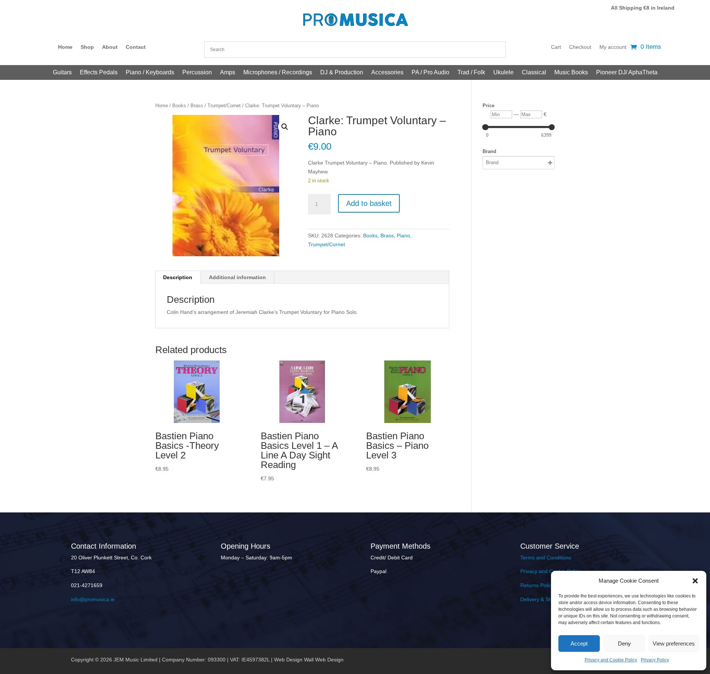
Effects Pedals (99, 72)
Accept (579, 643)
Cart (556, 47)
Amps (227, 72)
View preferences (674, 643)
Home (65, 47)
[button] (695, 581)
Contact (136, 47)
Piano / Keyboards (150, 72)
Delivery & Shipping (543, 599)
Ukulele (503, 72)
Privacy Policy (655, 660)
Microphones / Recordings (277, 72)
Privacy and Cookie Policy (611, 660)
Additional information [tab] (237, 277)
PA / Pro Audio (430, 72)
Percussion (197, 72)
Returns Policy (537, 585)
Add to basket (369, 203)
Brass (196, 105)
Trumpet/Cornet (224, 105)
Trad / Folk (471, 72)
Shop (87, 47)
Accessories (387, 72)
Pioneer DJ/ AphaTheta (626, 72)
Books (179, 105)
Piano (403, 235)
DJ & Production (341, 72)
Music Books (571, 72)
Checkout (580, 47)
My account (612, 47)
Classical (534, 72)
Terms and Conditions (545, 557)
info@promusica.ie (93, 599)
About (110, 47)
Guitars (62, 72)
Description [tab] (177, 277)
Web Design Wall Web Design (309, 660)
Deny (624, 643)
